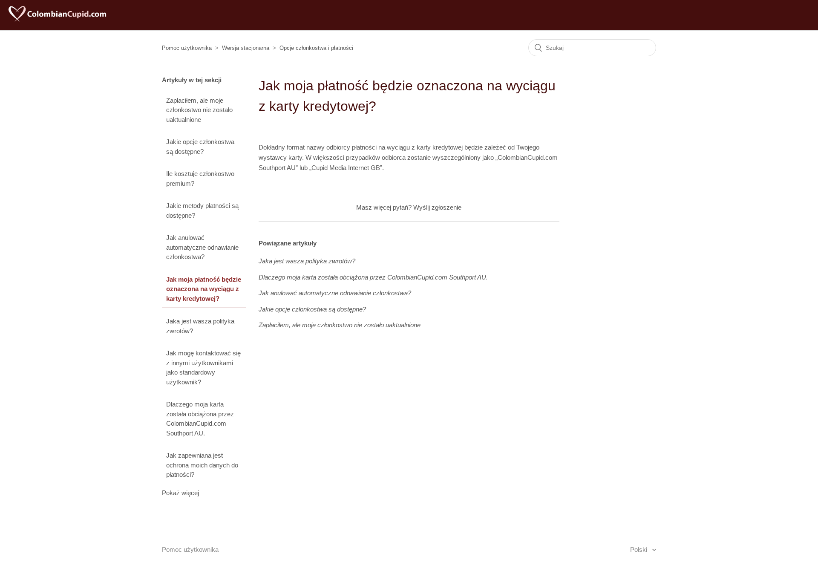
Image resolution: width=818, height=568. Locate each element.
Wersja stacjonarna (245, 48)
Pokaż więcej (180, 492)
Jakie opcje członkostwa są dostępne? (200, 146)
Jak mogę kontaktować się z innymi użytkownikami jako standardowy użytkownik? (203, 367)
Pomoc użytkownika (187, 48)
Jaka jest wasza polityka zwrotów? (200, 325)
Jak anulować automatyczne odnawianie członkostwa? (202, 247)
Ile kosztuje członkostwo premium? (200, 178)
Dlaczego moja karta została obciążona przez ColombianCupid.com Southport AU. (200, 419)
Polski (639, 549)
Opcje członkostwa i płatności (316, 48)
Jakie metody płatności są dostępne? (202, 210)
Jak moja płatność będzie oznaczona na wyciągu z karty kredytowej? (203, 289)
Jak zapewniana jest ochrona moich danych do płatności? (202, 465)
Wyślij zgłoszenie (437, 207)
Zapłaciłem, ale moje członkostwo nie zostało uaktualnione (199, 110)
